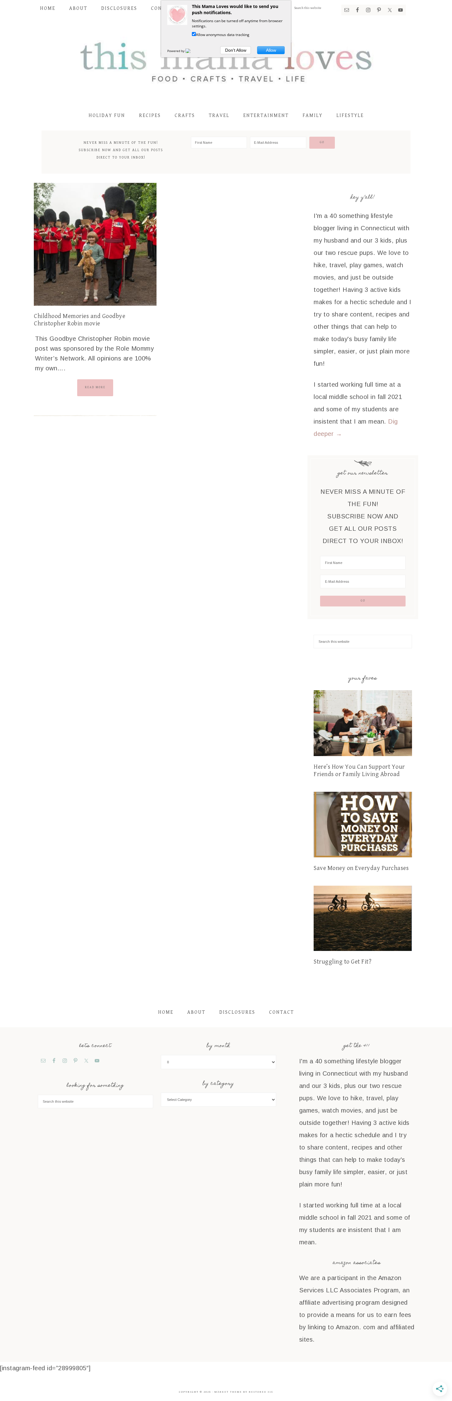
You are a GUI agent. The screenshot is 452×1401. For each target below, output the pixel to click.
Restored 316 (261, 1392)
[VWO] (191, 51)
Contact (281, 1012)
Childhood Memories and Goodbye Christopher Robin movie (79, 320)
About (196, 1012)
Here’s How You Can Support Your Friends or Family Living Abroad (359, 770)
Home (165, 1012)
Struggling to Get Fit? (342, 961)
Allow (271, 50)
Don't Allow (235, 50)
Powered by (176, 51)
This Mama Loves (226, 60)
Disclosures (237, 1012)
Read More (95, 387)
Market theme (228, 1392)
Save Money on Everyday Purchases (361, 868)
